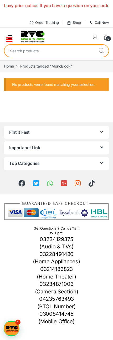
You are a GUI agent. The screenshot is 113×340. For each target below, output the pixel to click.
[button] (11, 328)
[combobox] (49, 51)
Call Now (102, 22)
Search (101, 51)
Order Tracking (47, 22)
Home (9, 66)
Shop (77, 22)
